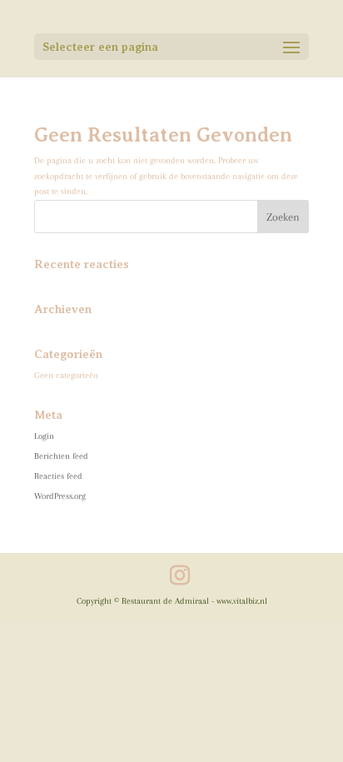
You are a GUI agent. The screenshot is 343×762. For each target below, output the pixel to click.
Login (44, 436)
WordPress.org (60, 496)
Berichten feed (61, 456)
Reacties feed (58, 476)
